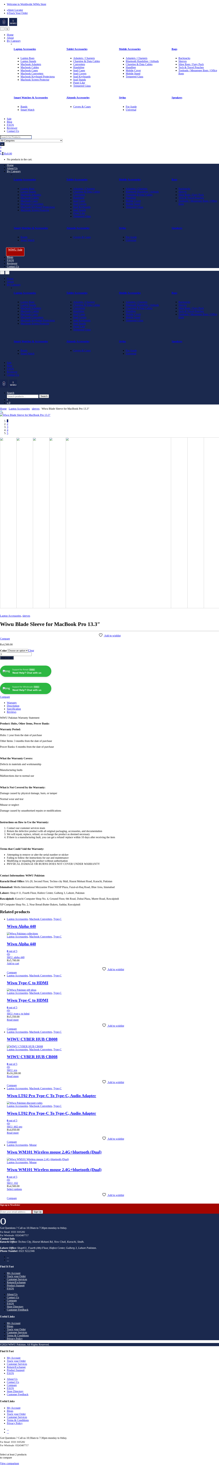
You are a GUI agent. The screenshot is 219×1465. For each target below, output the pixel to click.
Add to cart (6, 658)
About (10, 37)
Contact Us (13, 131)
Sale (9, 118)
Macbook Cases (29, 70)
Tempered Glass (82, 85)
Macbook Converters (32, 73)
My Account (13, 1273)
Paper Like (79, 82)
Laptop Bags (27, 58)
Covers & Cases (82, 106)
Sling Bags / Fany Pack (191, 64)
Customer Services (17, 1279)
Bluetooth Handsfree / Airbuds (142, 61)
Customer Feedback (17, 1309)
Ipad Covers (79, 73)
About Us (12, 168)
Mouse (33, 1144)
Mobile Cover (133, 70)
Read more (13, 1019)
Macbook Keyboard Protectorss (38, 76)
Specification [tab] (14, 708)
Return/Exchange (16, 1282)
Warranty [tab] (12, 702)
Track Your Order (18, 13)
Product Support (15, 1285)
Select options (14, 1189)
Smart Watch (27, 109)
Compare (5, 638)
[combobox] (16, 137)
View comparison (9, 1463)
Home (10, 34)
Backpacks (184, 58)
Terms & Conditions (18, 1335)
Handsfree (78, 67)
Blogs (10, 257)
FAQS (10, 124)
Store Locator (15, 10)
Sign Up (38, 1212)
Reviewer (12, 128)
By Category (14, 40)
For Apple (131, 106)
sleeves (36, 408)
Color (3, 650)
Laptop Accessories (19, 408)
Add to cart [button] (13, 963)
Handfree (131, 67)
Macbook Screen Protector (35, 79)
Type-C (57, 919)
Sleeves (182, 61)
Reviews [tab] (11, 711)
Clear (31, 650)
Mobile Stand (133, 73)
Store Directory (15, 1306)
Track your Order (16, 1276)
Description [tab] (13, 705)
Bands (24, 106)
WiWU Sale (15, 249)
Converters (79, 64)
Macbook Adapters (31, 64)
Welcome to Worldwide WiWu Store (26, 4)
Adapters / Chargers (84, 58)
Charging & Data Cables (86, 61)
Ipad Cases (79, 70)
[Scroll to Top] (1, 1448)
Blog (9, 121)
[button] (1, 411)
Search (10, 392)
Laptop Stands (28, 61)
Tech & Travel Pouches (191, 67)
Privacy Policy (15, 1338)
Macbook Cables (30, 67)
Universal (131, 109)
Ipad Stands (79, 79)
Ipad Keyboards (82, 76)
